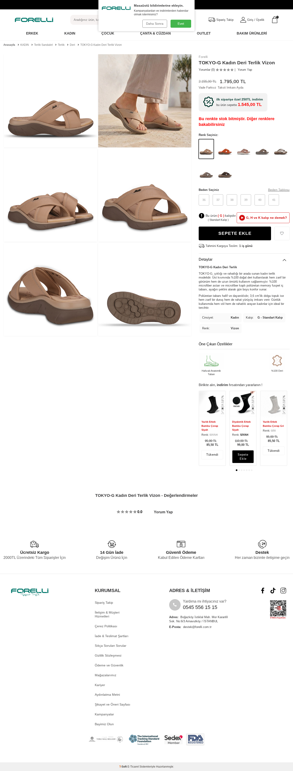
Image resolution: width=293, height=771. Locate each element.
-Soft (123, 766)
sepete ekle (243, 456)
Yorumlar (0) (207, 69)
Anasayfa (9, 44)
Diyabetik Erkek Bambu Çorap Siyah (241, 425)
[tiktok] (273, 590)
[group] (50, 101)
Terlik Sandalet (43, 44)
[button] (236, 470)
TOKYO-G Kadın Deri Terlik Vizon (101, 44)
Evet (181, 23)
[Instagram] (283, 590)
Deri (72, 44)
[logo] (34, 20)
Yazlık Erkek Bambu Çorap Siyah (209, 425)
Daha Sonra (154, 23)
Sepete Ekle (235, 233)
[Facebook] (263, 590)
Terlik (61, 44)
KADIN (24, 44)
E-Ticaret (133, 766)
